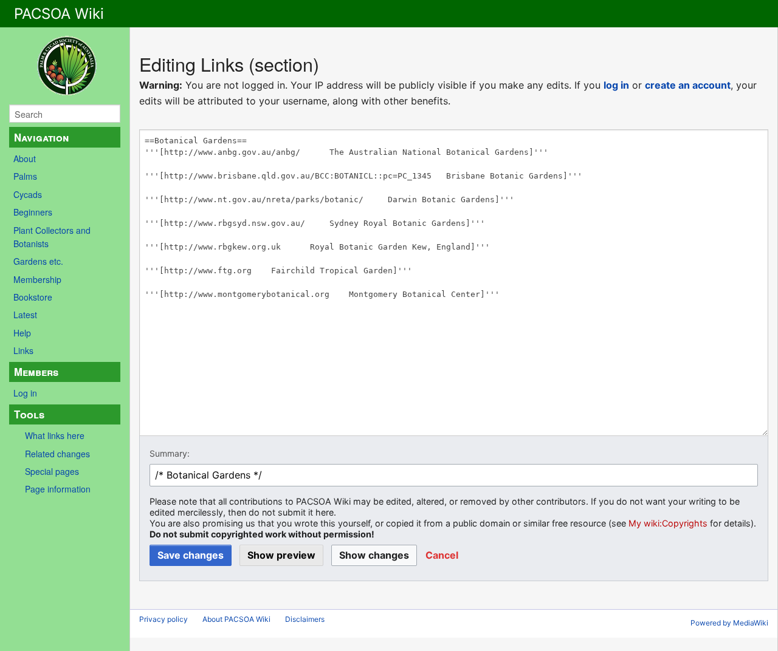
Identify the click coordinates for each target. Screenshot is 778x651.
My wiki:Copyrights (667, 523)
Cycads (27, 194)
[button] (442, 555)
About (24, 158)
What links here (54, 435)
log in (616, 85)
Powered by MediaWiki (729, 622)
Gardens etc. (38, 261)
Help (22, 333)
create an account (688, 85)
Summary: (170, 453)
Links (23, 350)
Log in (25, 393)
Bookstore (32, 297)
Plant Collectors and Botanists (52, 237)
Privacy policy (163, 619)
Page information (58, 489)
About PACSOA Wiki (236, 619)
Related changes (57, 454)
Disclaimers (305, 619)
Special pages (52, 471)
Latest (25, 314)
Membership (37, 279)
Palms (25, 176)
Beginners (32, 212)
